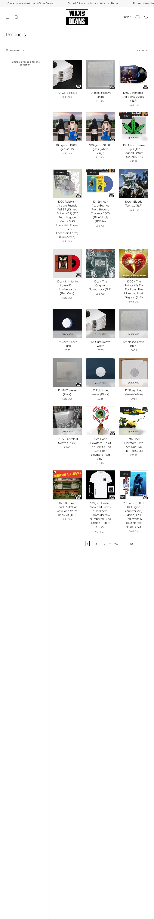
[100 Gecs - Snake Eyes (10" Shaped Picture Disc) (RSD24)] (133, 126)
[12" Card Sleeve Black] (67, 323)
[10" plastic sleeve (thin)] (100, 74)
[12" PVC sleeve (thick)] (67, 372)
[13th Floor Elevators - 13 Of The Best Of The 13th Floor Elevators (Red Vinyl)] (100, 420)
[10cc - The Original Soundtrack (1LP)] (100, 263)
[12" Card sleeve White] (100, 323)
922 (116, 543)
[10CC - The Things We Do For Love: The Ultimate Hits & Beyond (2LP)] (133, 263)
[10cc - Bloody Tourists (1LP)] (133, 183)
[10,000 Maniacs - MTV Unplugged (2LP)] (133, 74)
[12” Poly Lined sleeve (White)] (133, 372)
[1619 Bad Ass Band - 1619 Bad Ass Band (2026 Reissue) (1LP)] (67, 484)
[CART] (146, 17)
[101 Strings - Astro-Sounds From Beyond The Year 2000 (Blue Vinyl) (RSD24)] (100, 183)
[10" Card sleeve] (67, 74)
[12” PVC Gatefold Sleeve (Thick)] (67, 420)
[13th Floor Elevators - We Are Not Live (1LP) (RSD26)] (133, 420)
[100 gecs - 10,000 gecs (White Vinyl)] (100, 126)
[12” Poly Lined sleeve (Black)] (100, 372)
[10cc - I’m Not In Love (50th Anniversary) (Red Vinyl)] (67, 263)
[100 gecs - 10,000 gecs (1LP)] (67, 126)
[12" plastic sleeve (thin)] (133, 323)
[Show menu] (7, 17)
